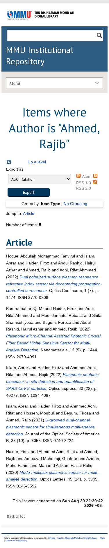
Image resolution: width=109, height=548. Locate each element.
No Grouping (75, 203)
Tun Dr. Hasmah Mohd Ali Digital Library (77, 538)
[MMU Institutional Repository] (40, 25)
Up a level (37, 162)
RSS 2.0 (83, 188)
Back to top (16, 516)
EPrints (51, 538)
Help (102, 538)
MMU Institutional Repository (39, 55)
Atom (87, 176)
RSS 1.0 (83, 182)
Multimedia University (16, 540)
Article (28, 213)
